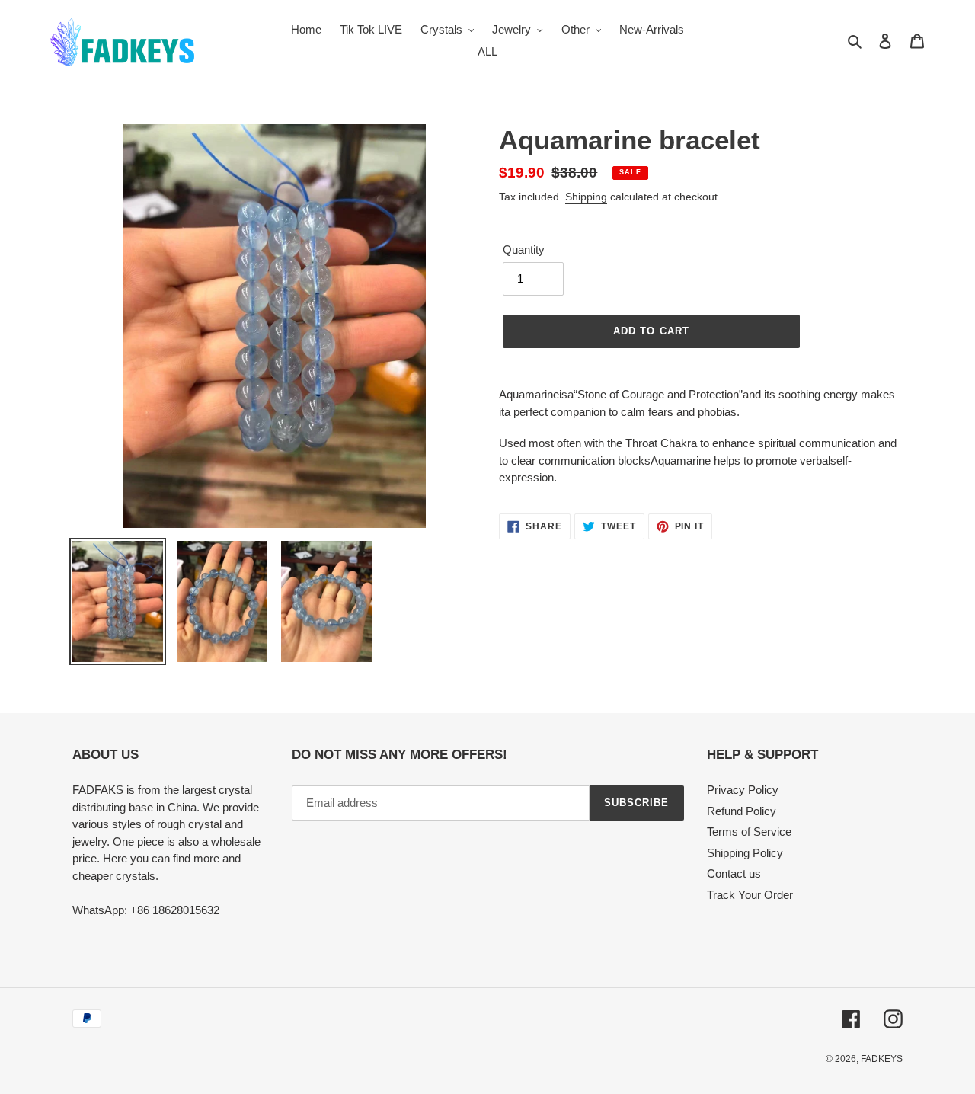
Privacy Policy (742, 789)
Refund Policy (741, 811)
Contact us (734, 873)
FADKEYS (882, 1059)
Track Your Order (750, 894)
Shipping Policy (745, 852)
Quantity (524, 249)
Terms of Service (749, 831)
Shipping (586, 196)
